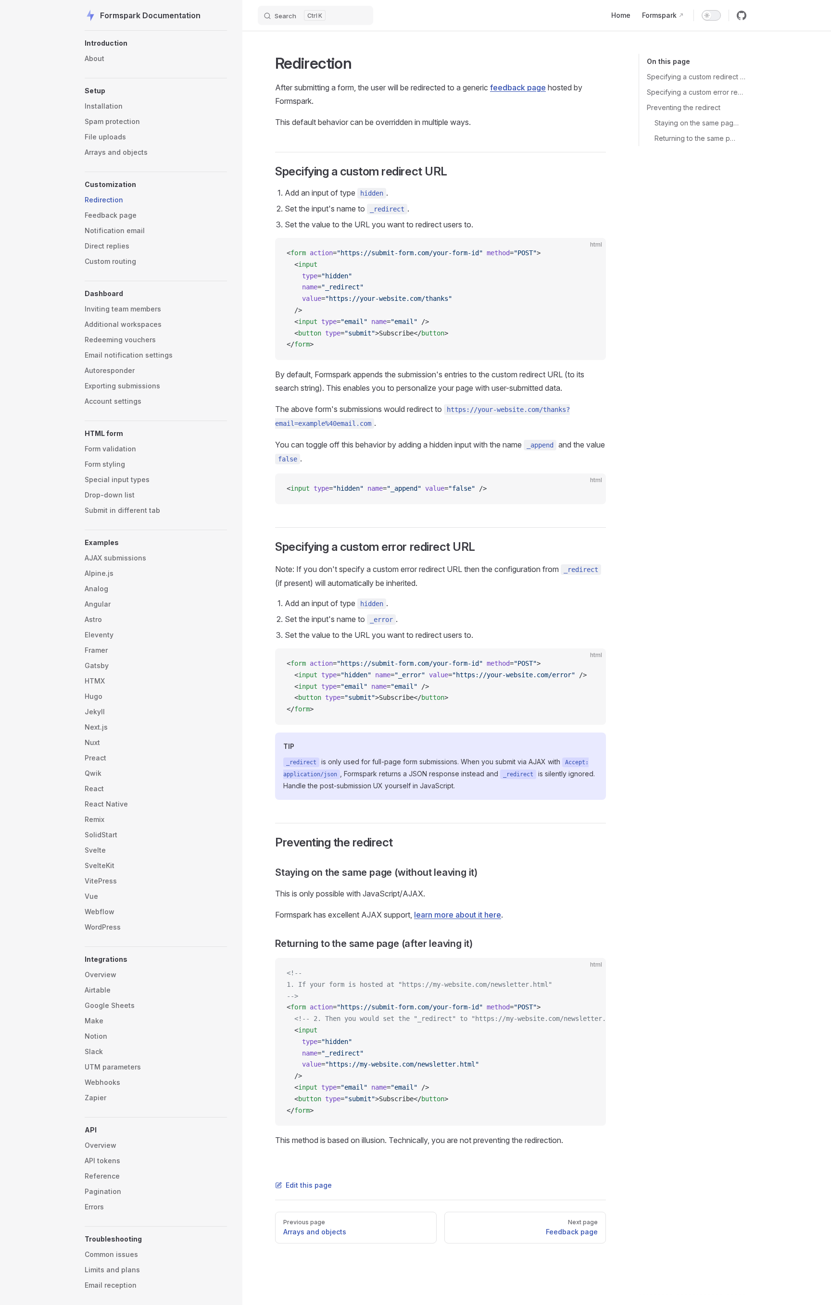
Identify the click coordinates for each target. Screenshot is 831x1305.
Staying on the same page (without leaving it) (697, 123)
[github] (741, 15)
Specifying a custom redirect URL (696, 77)
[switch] (711, 15)
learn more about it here (457, 915)
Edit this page (309, 1185)
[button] (156, 43)
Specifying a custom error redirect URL (696, 92)
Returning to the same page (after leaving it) (697, 138)
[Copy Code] (590, 253)
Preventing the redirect (683, 107)
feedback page (518, 87)
